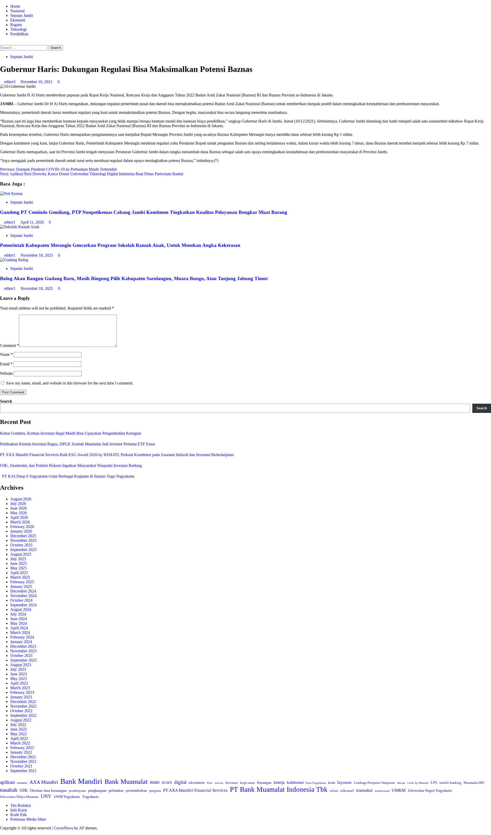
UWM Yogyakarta (67, 797)
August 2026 (20, 499)
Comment (9, 345)
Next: (91, 174)
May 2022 (18, 734)
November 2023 (23, 651)
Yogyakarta (90, 797)
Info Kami (18, 810)
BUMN (167, 783)
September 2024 (23, 605)
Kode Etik (18, 814)
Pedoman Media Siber (28, 819)
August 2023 (20, 665)
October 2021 (21, 766)
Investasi (232, 783)
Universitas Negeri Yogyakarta (430, 791)
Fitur (210, 783)
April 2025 (19, 572)
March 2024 (20, 632)
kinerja (279, 782)
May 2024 (18, 623)
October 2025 (21, 545)
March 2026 (20, 522)
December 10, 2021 (36, 82)
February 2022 (22, 747)
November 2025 (23, 540)
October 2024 (21, 600)
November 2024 (23, 596)
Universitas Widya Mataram (19, 797)
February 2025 (22, 582)
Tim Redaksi (20, 805)
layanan (344, 782)
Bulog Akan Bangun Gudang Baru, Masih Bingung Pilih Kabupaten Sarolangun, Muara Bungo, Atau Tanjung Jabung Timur (134, 278)
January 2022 (21, 752)
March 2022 (20, 743)
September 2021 (23, 770)
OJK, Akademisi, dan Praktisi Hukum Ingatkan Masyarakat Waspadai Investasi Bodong (71, 465)
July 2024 (18, 614)
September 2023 (23, 660)
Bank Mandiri (81, 781)
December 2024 (23, 591)
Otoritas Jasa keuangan (48, 790)
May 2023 (18, 678)
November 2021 (23, 761)
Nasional (17, 11)
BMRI (155, 783)
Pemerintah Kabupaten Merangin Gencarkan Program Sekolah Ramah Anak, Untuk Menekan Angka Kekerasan (120, 245)
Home (15, 6)
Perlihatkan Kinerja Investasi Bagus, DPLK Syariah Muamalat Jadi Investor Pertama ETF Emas (77, 444)
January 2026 (21, 531)
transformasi (382, 790)
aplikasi (7, 782)
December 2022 (23, 701)
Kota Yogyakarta (316, 782)
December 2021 (23, 757)
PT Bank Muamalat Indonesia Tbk (279, 789)
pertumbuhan (136, 790)
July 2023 (18, 669)
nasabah (8, 790)
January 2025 (21, 586)
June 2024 (18, 619)
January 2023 (21, 697)
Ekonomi (17, 20)
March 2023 (20, 688)
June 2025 (18, 563)
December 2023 (23, 646)
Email (6, 364)
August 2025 (20, 554)
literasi (401, 782)
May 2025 (18, 568)
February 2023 (22, 692)
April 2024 (19, 628)
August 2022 (20, 720)
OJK (24, 790)
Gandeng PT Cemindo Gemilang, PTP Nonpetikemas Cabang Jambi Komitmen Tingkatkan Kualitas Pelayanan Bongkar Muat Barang (143, 212)
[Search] (1, 42)
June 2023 (18, 674)
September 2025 (23, 549)
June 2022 (18, 729)
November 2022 (23, 706)
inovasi (219, 782)
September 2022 (23, 715)
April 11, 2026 (32, 222)
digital (180, 782)
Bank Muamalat (126, 781)
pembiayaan (77, 791)
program (155, 791)
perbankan (116, 790)
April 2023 (19, 683)
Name (6, 354)
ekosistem (197, 783)
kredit (331, 783)
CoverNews (63, 828)
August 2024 (20, 609)
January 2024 (21, 642)
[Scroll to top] (1, 832)
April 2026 (19, 517)
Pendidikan (19, 34)
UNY (46, 796)
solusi (334, 791)
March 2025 (20, 577)
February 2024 (22, 637)
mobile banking (450, 783)
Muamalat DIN (474, 783)
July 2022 (18, 724)
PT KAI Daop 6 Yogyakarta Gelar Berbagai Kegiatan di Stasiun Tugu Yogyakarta (67, 476)
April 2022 (19, 738)
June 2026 (18, 508)
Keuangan (264, 783)
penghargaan (97, 791)
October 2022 (21, 711)
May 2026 (18, 513)
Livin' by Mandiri (417, 782)
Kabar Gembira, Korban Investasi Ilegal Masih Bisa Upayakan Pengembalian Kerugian (70, 433)
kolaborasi (295, 782)
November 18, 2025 (37, 255)
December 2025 (23, 536)
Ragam (16, 25)
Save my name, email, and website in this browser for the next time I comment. (69, 383)
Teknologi (18, 29)
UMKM (399, 790)
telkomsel (347, 791)
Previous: (58, 169)
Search (6, 401)
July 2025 (18, 559)
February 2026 (22, 526)
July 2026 (18, 503)
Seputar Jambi (21, 15)
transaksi (364, 790)
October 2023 (21, 655)
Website (6, 373)
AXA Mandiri (43, 782)
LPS (434, 783)
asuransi (22, 783)
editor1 (10, 222)
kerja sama (247, 783)
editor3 (10, 82)
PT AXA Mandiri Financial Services (195, 790)
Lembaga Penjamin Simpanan (374, 783)
